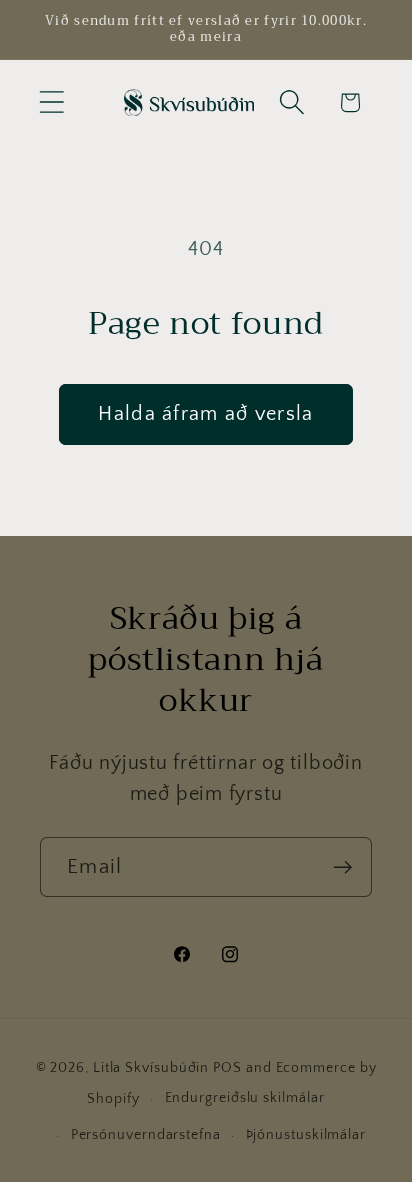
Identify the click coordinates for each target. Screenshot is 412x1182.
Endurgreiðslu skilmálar (245, 1098)
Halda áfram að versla (205, 414)
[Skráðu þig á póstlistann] (342, 867)
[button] (51, 102)
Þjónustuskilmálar (306, 1135)
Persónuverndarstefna (146, 1135)
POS (227, 1068)
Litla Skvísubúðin (151, 1068)
